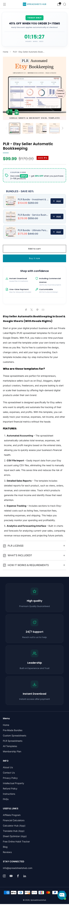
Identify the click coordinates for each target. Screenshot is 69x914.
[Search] (64, 4)
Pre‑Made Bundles (12, 730)
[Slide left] (7, 128)
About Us (8, 767)
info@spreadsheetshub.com (17, 868)
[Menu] (4, 4)
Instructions (9, 793)
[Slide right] (62, 128)
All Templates (10, 746)
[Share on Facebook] (26, 309)
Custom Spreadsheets (14, 735)
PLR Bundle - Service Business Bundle (33, 214)
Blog (5, 846)
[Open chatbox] (61, 895)
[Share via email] (43, 309)
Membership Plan (12, 751)
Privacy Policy (10, 778)
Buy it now (34, 258)
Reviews (7, 852)
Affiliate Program (12, 815)
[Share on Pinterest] (37, 309)
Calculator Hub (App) (14, 825)
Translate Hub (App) (13, 831)
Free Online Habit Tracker (16, 841)
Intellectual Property (13, 783)
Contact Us (9, 772)
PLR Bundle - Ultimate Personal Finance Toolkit (33, 230)
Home (5, 52)
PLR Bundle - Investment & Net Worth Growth (33, 199)
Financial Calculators (13, 820)
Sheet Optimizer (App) (15, 836)
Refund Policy (10, 788)
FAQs (6, 799)
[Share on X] (31, 309)
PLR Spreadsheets (12, 740)
